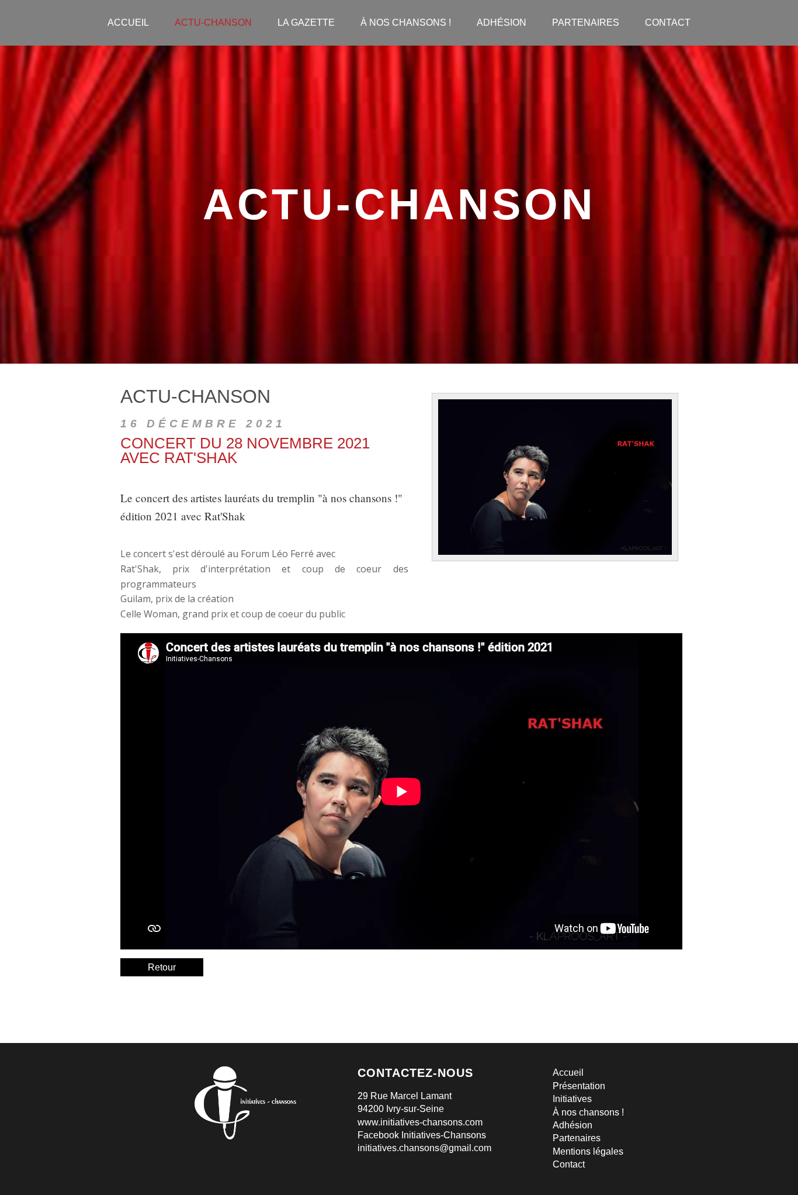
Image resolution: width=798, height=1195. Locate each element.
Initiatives (572, 1099)
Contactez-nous (415, 1072)
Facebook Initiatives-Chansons (422, 1135)
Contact (569, 1164)
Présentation (579, 1086)
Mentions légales (588, 1151)
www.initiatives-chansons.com (420, 1122)
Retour (162, 967)
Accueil (568, 1072)
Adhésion (572, 1125)
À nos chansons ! (588, 1112)
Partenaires (577, 1138)
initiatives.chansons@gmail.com (424, 1148)
